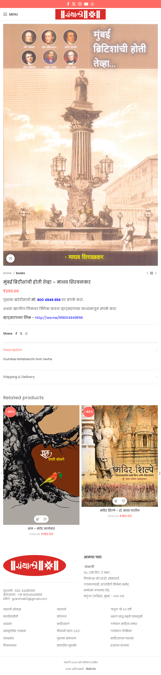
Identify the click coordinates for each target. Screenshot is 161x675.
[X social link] (74, 4)
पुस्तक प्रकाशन (66, 638)
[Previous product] (147, 273)
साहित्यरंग (63, 624)
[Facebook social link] (68, 4)
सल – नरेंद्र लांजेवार (41, 528)
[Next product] (156, 273)
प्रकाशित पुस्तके (67, 646)
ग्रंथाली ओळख (12, 609)
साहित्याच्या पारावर (122, 638)
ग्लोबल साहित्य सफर (123, 624)
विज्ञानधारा (9, 646)
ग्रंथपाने (61, 609)
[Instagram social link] (80, 4)
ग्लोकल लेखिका (121, 631)
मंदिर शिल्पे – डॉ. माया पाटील (120, 510)
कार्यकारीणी (10, 617)
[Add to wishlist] (45, 519)
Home (7, 273)
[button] (37, 519)
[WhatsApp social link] (92, 4)
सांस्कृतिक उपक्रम (14, 631)
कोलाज (61, 617)
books (20, 273)
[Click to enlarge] (10, 258)
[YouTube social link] (86, 4)
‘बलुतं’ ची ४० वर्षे (120, 609)
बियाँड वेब (91, 669)
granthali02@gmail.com (29, 599)
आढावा (7, 624)
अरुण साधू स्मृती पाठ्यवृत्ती (126, 617)
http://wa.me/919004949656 (59, 317)
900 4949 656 (49, 299)
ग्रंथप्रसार (8, 638)
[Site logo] (80, 14)
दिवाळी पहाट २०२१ (68, 631)
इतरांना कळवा (119, 646)
